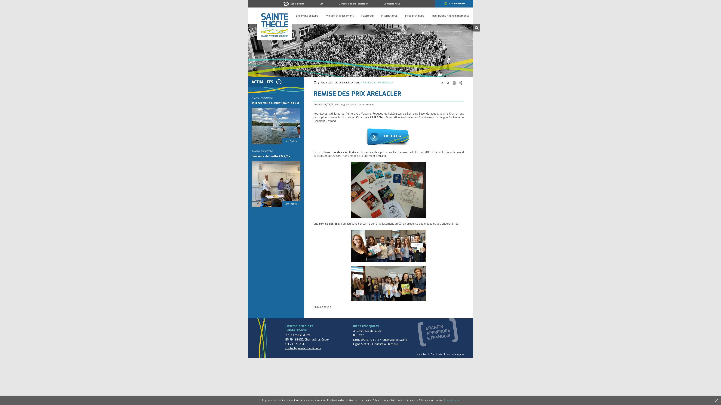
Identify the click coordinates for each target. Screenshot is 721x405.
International (389, 16)
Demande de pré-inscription (353, 3)
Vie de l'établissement (347, 82)
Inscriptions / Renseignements (450, 16)
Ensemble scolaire (307, 16)
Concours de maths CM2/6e (271, 156)
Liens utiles (420, 354)
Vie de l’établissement (340, 16)
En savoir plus (451, 400)
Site (457, 3)
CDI (321, 3)
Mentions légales (455, 354)
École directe (297, 3)
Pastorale (367, 16)
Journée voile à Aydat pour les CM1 (276, 103)
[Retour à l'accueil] (315, 82)
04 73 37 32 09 (295, 344)
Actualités (326, 82)
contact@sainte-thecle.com (303, 348)
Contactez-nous (392, 3)
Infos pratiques (414, 16)
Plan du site (436, 354)
